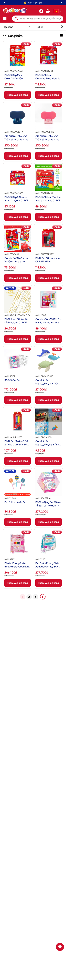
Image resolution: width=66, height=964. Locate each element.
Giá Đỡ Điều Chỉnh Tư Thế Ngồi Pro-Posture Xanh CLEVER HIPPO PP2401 (16, 137)
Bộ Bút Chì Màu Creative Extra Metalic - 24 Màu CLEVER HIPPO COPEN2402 (48, 76)
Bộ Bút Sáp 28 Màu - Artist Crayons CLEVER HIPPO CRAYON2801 (16, 198)
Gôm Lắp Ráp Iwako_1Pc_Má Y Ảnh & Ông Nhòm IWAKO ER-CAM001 (48, 443)
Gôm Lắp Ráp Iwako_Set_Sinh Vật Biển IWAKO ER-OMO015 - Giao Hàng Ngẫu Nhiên (47, 382)
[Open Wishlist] (60, 947)
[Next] (61, 2)
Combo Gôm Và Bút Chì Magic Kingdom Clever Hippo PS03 (48, 321)
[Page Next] (42, 596)
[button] (7, 19)
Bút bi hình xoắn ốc (15, 502)
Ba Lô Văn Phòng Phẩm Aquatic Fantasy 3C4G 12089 (47, 565)
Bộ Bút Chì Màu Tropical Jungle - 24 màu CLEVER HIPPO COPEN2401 (48, 198)
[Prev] (4, 2)
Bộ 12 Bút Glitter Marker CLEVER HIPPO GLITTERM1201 (48, 260)
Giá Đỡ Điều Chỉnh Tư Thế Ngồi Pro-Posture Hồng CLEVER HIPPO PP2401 (47, 137)
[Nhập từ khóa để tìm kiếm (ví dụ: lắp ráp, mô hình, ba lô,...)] (16, 18)
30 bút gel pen (12, 380)
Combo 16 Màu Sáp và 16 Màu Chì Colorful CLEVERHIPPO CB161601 (16, 260)
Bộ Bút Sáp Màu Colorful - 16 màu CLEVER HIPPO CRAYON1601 (13, 76)
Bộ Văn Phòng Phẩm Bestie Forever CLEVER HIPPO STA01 (17, 565)
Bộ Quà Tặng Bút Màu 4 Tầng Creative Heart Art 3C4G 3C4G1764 (48, 504)
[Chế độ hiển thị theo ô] (61, 35)
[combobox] (37, 19)
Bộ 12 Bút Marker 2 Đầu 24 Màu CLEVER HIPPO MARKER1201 (16, 443)
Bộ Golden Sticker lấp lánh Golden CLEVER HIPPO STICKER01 (16, 321)
